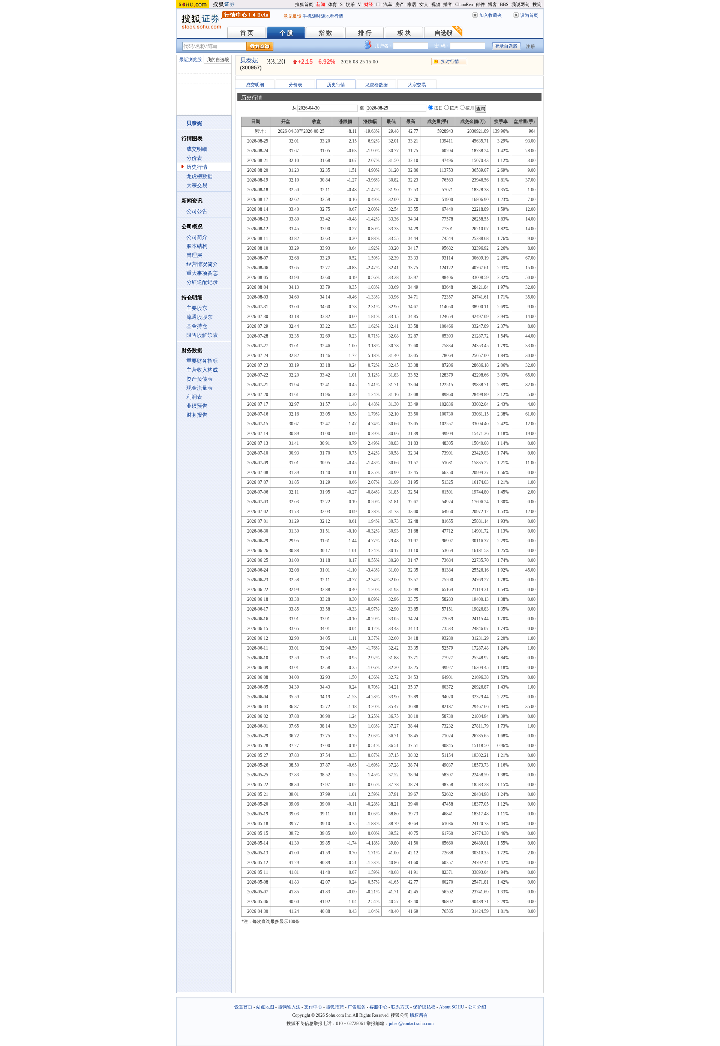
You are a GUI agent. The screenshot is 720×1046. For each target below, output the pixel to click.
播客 (447, 4)
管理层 (194, 255)
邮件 (480, 4)
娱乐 (350, 4)
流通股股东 (199, 317)
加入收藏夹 (490, 15)
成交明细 (196, 149)
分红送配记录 (202, 282)
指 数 (325, 33)
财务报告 (196, 415)
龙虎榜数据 (199, 176)
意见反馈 (293, 16)
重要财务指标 (202, 361)
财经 (368, 4)
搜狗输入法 (289, 1007)
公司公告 (196, 211)
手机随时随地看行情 (323, 16)
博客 (492, 4)
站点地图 (265, 1007)
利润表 (194, 397)
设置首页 (243, 1007)
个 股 (286, 33)
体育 (332, 4)
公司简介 (196, 237)
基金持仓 (196, 326)
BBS (504, 4)
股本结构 (196, 246)
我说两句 (521, 4)
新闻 (320, 4)
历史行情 (196, 167)
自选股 (444, 33)
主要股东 (196, 308)
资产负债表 (199, 379)
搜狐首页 (304, 4)
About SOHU (451, 1007)
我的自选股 (218, 59)
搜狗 (537, 4)
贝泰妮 (249, 60)
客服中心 (378, 1007)
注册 (531, 46)
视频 (435, 4)
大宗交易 (196, 185)
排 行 (365, 33)
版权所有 (419, 1015)
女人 (423, 4)
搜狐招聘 (335, 1007)
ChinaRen (464, 4)
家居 (411, 4)
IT (378, 4)
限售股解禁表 (202, 335)
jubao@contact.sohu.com (411, 1023)
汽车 (387, 4)
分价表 (194, 158)
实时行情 (450, 61)
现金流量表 (199, 388)
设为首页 (529, 15)
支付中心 (313, 1007)
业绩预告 (196, 406)
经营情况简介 (202, 264)
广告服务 (357, 1007)
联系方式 (400, 1007)
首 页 (247, 33)
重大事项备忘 (202, 273)
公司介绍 (477, 1007)
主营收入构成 (202, 370)
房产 (399, 4)
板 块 (404, 33)
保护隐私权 (424, 1007)
